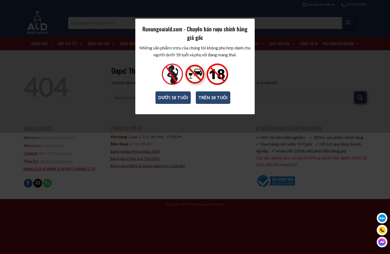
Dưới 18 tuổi (173, 97)
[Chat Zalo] (382, 218)
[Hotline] (382, 230)
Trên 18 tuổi (213, 97)
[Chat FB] (382, 242)
